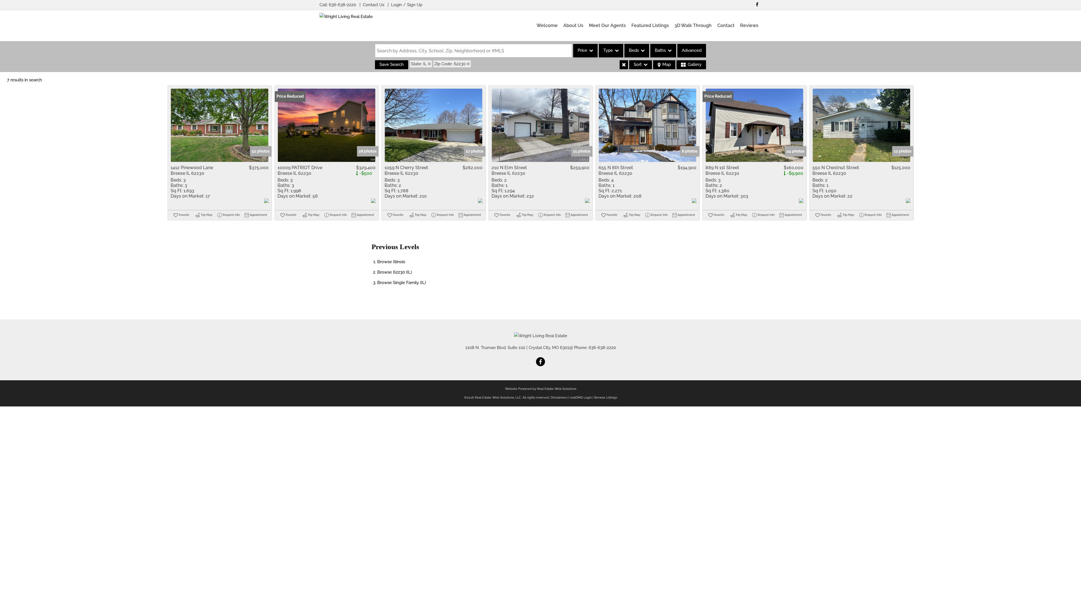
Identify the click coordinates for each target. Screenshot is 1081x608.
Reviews (749, 25)
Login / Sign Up (406, 4)
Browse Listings (605, 397)
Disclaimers (559, 397)
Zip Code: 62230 (450, 63)
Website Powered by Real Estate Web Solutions (540, 389)
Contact (725, 25)
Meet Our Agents (607, 25)
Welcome (547, 25)
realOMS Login (581, 397)
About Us (573, 25)
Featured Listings (650, 25)
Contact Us (373, 4)
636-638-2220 (342, 4)
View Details (219, 125)
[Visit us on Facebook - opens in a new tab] (757, 4)
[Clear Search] (624, 64)
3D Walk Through (693, 25)
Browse (391, 261)
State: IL (419, 63)
